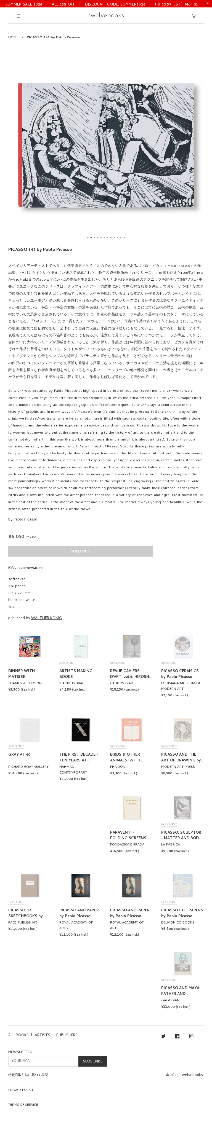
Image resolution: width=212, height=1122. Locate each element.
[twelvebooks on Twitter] (163, 1037)
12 (124, 237)
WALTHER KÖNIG (46, 618)
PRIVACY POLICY (20, 1090)
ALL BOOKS (18, 1035)
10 (117, 237)
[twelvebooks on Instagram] (191, 1037)
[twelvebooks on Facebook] (177, 1037)
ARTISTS (42, 1035)
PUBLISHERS (67, 1035)
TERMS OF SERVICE (23, 1105)
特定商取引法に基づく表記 (28, 1075)
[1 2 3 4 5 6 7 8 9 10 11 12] (106, 145)
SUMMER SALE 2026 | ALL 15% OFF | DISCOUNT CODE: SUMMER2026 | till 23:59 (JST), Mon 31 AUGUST (102, 4)
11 (120, 237)
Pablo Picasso (25, 520)
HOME (13, 38)
